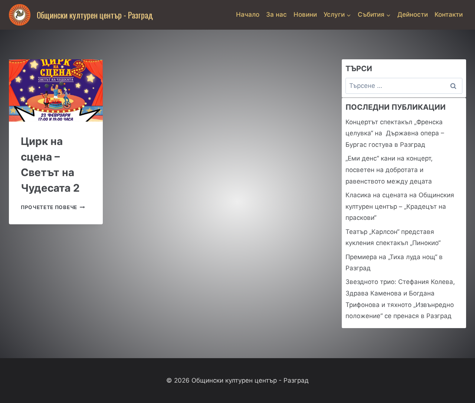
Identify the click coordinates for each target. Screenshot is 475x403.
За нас (276, 14)
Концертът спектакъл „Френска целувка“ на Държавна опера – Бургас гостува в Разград (394, 133)
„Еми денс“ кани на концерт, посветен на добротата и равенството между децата (389, 170)
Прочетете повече (53, 207)
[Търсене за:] (403, 85)
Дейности (412, 14)
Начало (247, 14)
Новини (305, 14)
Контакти (449, 14)
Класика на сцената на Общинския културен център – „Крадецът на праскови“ (399, 206)
